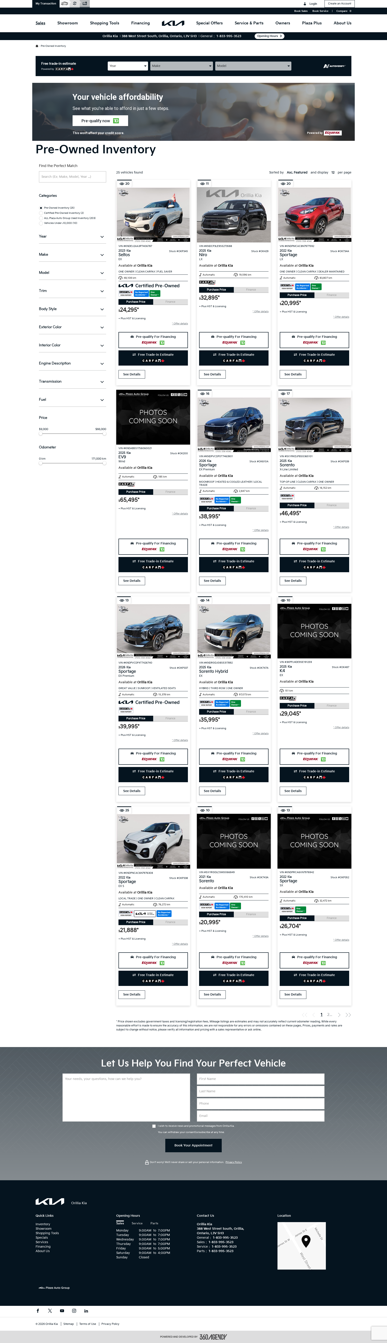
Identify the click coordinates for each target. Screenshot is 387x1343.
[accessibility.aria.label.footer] (213, 1337)
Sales (120, 1223)
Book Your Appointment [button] (193, 1145)
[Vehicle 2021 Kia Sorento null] (234, 841)
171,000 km (99, 459)
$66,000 (100, 429)
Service (137, 1223)
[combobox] (128, 66)
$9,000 (43, 429)
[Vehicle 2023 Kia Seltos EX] (153, 214)
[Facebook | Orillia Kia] (38, 1311)
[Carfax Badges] (139, 293)
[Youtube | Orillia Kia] (62, 1311)
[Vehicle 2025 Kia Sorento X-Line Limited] (314, 424)
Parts (154, 1223)
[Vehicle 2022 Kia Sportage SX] (314, 841)
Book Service (320, 11)
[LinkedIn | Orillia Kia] (86, 1311)
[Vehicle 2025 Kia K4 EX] (314, 631)
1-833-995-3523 (229, 36)
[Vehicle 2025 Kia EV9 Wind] (153, 417)
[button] (46, 4)
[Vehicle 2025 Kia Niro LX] (234, 214)
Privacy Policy (234, 1162)
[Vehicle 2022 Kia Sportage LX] (314, 214)
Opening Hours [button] (267, 36)
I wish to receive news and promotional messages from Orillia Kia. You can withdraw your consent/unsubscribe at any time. (196, 1129)
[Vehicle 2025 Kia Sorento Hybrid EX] (234, 631)
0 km (42, 459)
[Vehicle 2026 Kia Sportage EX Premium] (234, 424)
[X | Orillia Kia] (50, 1311)
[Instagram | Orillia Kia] (74, 1311)
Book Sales (300, 11)
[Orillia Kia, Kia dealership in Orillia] (173, 23)
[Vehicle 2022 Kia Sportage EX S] (153, 841)
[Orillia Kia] (301, 1246)
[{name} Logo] (50, 1201)
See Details (131, 374)
